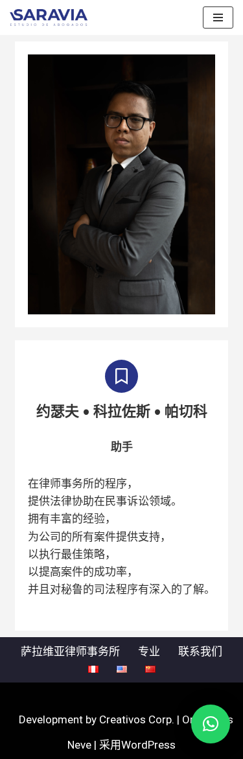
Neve (79, 744)
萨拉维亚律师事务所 (70, 652)
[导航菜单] (218, 17)
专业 (149, 652)
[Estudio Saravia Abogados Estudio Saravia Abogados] (52, 17)
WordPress (148, 744)
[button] (210, 724)
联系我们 (200, 652)
